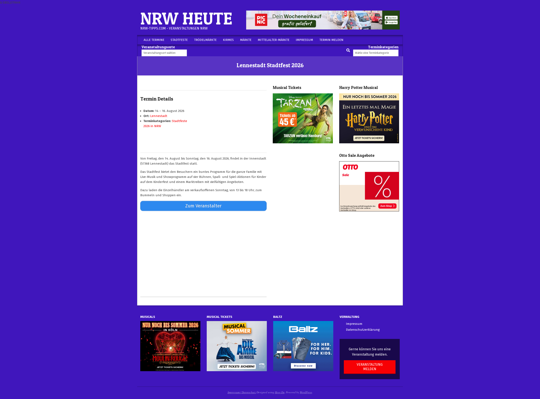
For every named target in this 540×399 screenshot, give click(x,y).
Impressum (354, 324)
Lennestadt (158, 116)
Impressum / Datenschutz (242, 392)
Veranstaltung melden (370, 367)
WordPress (306, 392)
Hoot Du (280, 392)
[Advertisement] (203, 253)
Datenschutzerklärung (363, 330)
